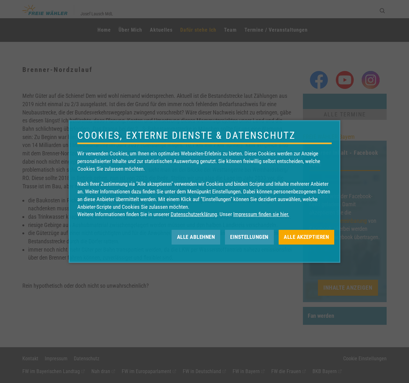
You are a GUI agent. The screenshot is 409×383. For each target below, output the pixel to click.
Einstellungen (249, 237)
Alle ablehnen (196, 237)
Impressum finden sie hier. (261, 214)
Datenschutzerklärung (194, 214)
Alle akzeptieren (306, 237)
